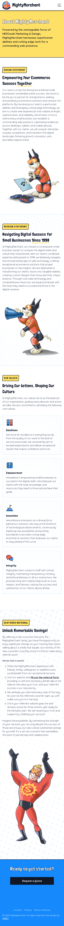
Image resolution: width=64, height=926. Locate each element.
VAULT (5, 918)
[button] (59, 5)
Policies (28, 910)
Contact (18, 910)
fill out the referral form (45, 677)
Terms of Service (42, 910)
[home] (21, 5)
